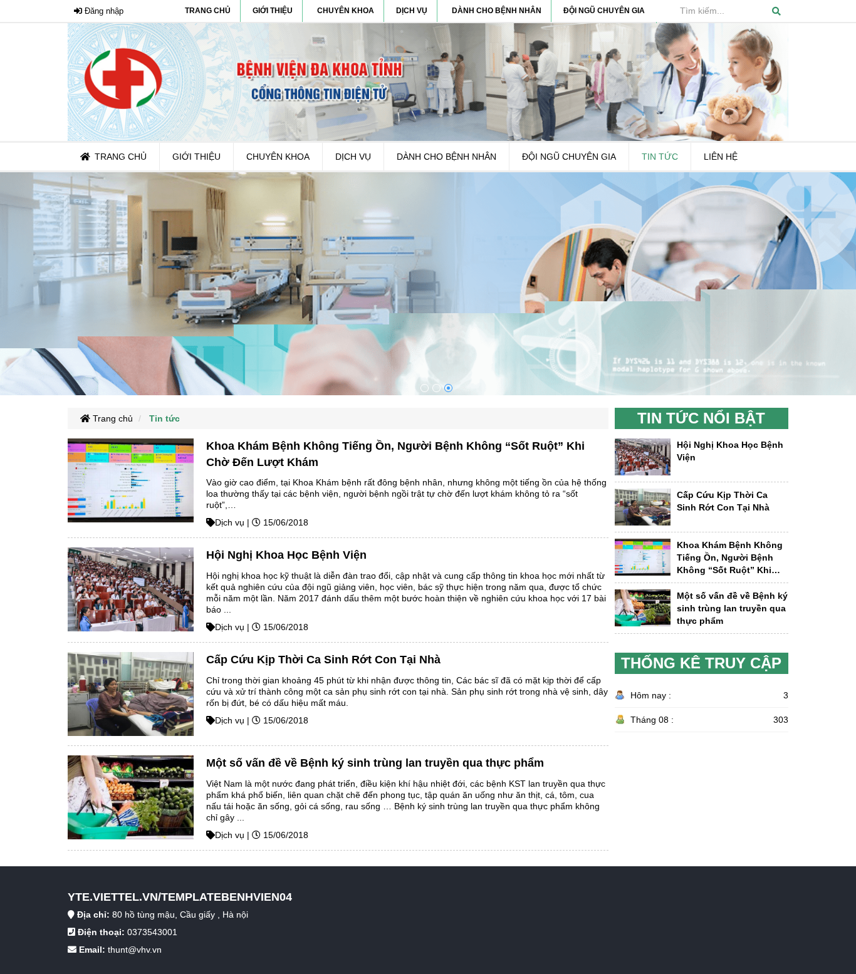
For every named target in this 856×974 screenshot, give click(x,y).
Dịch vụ (229, 522)
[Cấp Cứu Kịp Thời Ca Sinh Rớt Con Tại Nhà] (131, 693)
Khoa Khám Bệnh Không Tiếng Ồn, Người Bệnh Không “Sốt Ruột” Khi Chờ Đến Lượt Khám (730, 558)
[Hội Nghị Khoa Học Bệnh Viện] (131, 589)
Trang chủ (111, 418)
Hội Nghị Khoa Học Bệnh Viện (286, 555)
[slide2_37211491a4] (436, 388)
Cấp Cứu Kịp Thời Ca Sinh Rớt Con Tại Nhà (323, 659)
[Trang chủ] (428, 81)
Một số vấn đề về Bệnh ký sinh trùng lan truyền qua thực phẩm (375, 763)
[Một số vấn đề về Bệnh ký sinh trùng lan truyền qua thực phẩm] (131, 797)
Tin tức (164, 418)
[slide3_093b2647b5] (424, 388)
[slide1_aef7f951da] (448, 388)
